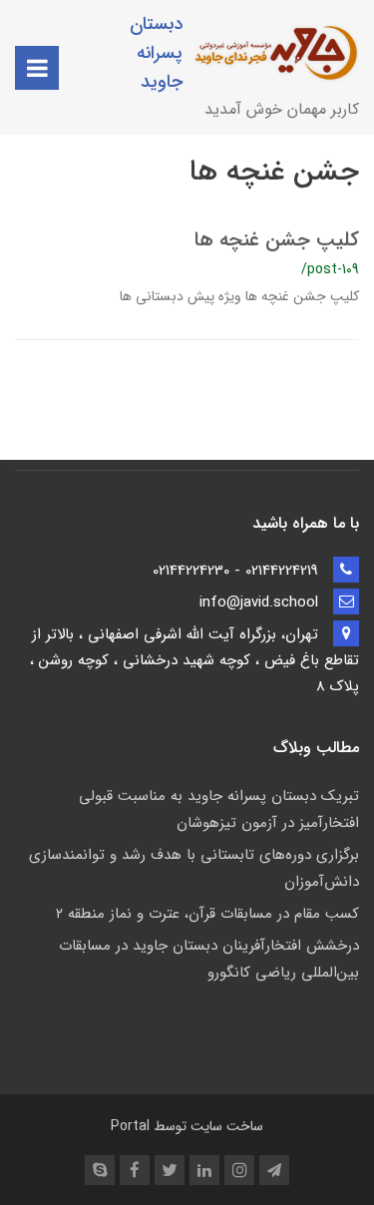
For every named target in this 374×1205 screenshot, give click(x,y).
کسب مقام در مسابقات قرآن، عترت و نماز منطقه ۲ (207, 914)
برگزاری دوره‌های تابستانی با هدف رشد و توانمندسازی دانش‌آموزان (194, 868)
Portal (130, 1126)
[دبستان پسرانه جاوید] (281, 53)
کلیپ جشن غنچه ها (276, 239)
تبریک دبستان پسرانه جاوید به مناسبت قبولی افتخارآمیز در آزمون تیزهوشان (219, 809)
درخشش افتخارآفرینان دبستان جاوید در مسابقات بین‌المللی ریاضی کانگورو (209, 959)
